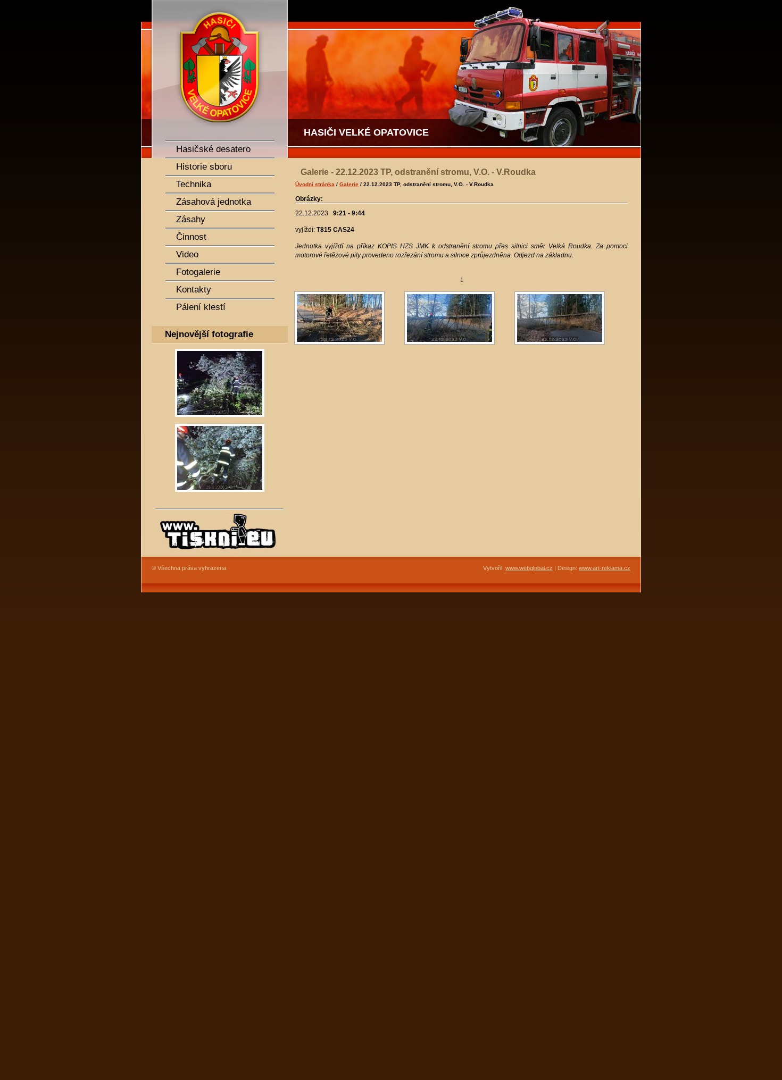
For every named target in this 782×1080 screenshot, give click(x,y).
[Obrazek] (219, 420)
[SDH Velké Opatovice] (215, 79)
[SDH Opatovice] (465, 79)
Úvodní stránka (315, 184)
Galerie (349, 184)
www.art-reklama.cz (604, 568)
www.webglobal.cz (529, 568)
